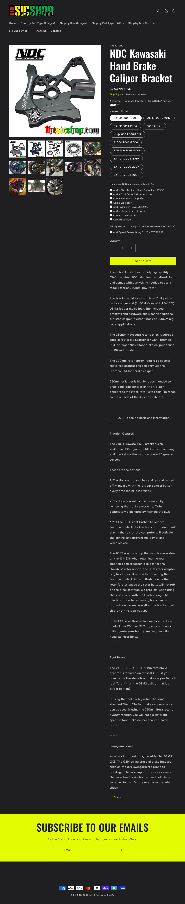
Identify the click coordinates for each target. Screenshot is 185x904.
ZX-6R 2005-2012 (159, 118)
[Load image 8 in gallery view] (54, 167)
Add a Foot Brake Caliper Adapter (133, 194)
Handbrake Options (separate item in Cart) (133, 184)
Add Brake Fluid (122, 219)
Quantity (115, 240)
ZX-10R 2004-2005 (126, 174)
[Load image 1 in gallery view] (17, 149)
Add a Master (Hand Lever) (129, 211)
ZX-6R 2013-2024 (125, 126)
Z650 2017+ (154, 126)
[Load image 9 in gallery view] (73, 167)
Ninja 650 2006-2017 (127, 134)
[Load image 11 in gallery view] (17, 186)
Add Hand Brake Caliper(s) (128, 198)
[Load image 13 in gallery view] (54, 186)
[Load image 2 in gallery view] (36, 149)
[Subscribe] (121, 850)
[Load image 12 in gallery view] (36, 186)
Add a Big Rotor (122, 202)
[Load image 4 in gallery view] (73, 149)
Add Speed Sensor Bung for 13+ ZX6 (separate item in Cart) (142, 226)
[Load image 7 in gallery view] (36, 167)
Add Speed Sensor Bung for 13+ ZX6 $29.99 (138, 232)
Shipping (115, 94)
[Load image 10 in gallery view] (92, 167)
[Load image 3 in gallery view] (54, 149)
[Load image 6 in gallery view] (17, 167)
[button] (107, 23)
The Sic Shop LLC (87, 895)
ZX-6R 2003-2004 (126, 118)
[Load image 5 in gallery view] (92, 149)
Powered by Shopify (105, 895)
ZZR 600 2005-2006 (127, 150)
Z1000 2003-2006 (126, 142)
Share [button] (117, 797)
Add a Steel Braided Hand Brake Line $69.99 (138, 190)
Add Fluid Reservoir (124, 215)
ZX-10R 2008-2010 (126, 158)
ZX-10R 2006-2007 (126, 166)
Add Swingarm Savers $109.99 (130, 207)
